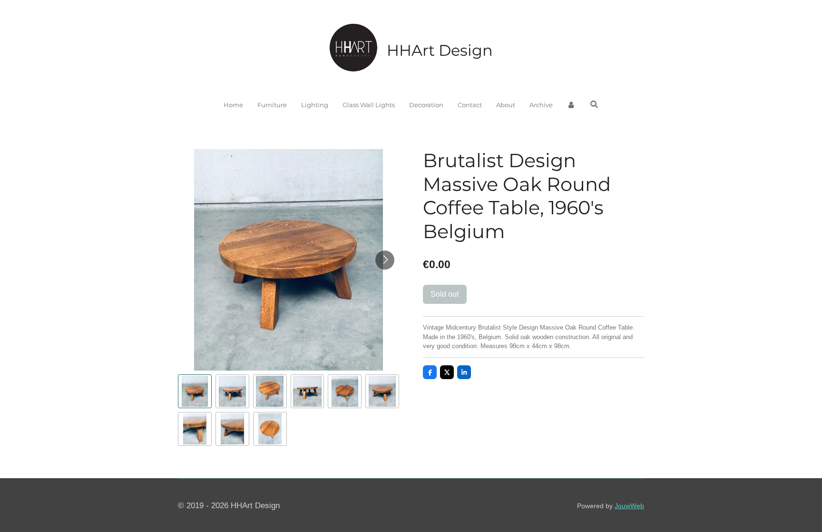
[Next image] (384, 260)
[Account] (571, 105)
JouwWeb (629, 506)
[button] (195, 391)
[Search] (594, 104)
